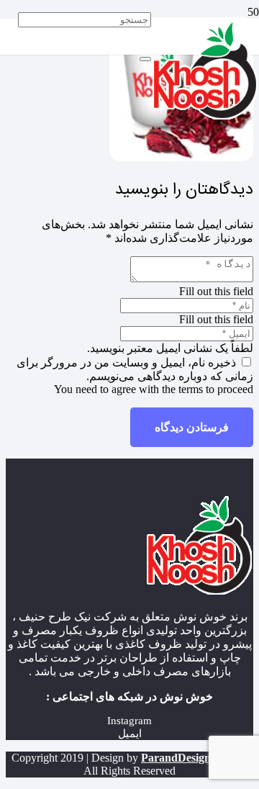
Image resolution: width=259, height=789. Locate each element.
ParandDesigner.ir (186, 758)
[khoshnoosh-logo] (205, 116)
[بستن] (145, 59)
